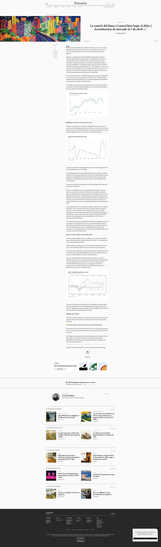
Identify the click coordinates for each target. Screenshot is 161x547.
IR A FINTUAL (80, 538)
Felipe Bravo (95, 461)
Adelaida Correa (61, 419)
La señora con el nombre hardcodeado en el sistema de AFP (103, 435)
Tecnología (56, 6)
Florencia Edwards (61, 438)
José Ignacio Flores (61, 496)
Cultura (68, 6)
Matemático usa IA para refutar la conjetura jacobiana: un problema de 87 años (68, 457)
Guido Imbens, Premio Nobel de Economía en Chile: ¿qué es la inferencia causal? (103, 457)
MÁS (98, 518)
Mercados (120, 22)
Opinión (74, 6)
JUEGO (80, 6)
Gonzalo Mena (61, 461)
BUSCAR (108, 3)
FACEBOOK (55, 54)
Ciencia (62, 6)
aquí (104, 347)
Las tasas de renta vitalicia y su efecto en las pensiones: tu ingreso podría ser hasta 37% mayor (103, 416)
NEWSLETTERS (99, 523)
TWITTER (55, 55)
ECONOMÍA (48, 518)
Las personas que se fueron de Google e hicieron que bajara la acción (69, 435)
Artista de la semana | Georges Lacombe (103, 475)
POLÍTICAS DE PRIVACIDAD (99, 527)
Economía (49, 6)
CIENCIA (58, 518)
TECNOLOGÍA (69, 518)
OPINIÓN (88, 518)
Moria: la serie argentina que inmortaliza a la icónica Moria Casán (68, 475)
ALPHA (47, 523)
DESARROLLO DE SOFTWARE (69, 524)
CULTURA (78, 518)
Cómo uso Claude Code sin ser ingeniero (69, 493)
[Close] (158, 529)
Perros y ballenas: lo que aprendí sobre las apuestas (102, 493)
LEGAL (98, 525)
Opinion (59, 490)
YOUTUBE (93, 529)
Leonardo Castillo (96, 421)
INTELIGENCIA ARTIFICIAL (69, 521)
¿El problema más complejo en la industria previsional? (68, 416)
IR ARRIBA (113, 513)
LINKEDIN (55, 57)
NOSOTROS (99, 524)
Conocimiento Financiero (63, 413)
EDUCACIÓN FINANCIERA (48, 520)
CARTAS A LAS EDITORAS (89, 521)
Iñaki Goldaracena (61, 479)
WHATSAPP (55, 52)
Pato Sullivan (96, 478)
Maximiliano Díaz (96, 496)
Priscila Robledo (121, 33)
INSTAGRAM (80, 529)
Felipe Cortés (96, 438)
